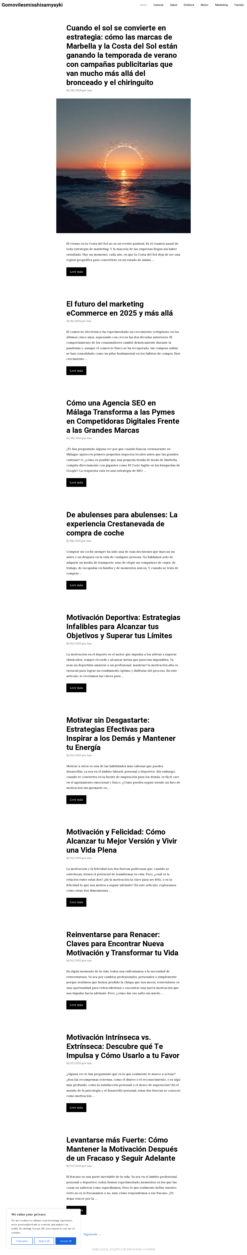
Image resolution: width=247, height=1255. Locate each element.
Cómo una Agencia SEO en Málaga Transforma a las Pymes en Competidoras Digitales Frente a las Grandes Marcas (122, 417)
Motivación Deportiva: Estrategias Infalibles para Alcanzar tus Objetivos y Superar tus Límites (123, 626)
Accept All (65, 1241)
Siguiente (92, 1234)
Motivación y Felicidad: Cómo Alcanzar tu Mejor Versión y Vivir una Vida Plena (121, 841)
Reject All (44, 1241)
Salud (173, 5)
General (158, 5)
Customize (22, 1241)
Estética (189, 5)
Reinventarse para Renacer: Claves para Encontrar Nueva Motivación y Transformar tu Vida (122, 944)
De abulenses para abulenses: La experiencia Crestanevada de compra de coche (122, 524)
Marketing (221, 5)
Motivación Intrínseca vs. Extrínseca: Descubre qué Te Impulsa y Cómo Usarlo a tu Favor (122, 1046)
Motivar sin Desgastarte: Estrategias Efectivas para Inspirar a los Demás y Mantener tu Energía (121, 734)
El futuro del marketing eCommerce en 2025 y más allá (119, 309)
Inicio (143, 5)
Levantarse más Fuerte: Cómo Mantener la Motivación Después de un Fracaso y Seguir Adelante (122, 1149)
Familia (239, 5)
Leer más (76, 272)
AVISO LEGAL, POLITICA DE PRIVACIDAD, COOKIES (123, 1249)
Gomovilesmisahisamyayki (32, 5)
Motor (205, 5)
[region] (44, 1228)
